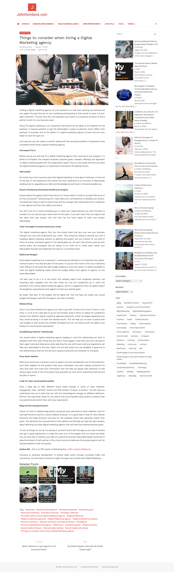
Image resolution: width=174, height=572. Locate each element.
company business (50, 513)
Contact (26, 24)
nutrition (143, 344)
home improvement (137, 328)
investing (131, 340)
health (129, 320)
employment (122, 315)
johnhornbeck (27, 47)
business (31, 510)
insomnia (134, 336)
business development (48, 510)
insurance (120, 340)
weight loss (121, 376)
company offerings (70, 513)
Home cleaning (144, 324)
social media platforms (125, 368)
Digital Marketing (75, 516)
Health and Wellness (68, 24)
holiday (133, 324)
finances (133, 315)
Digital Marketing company (86, 519)
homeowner (137, 332)
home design (121, 328)
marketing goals (73, 525)
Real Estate (121, 349)
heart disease (122, 324)
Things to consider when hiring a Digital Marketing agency (48, 531)
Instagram (145, 336)
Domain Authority (30, 522)
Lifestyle (109, 24)
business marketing (30, 513)
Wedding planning (143, 372)
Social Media (121, 363)
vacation (120, 372)
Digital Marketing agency (60, 519)
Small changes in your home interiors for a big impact (134, 358)
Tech (120, 24)
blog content (147, 303)
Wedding (130, 372)
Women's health (146, 376)
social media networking (77, 528)
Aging (119, 303)
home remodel (122, 336)
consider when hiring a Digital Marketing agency (43, 516)
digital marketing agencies (34, 519)
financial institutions (148, 315)
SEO (141, 349)
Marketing (25, 33)
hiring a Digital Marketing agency (36, 525)
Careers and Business (43, 24)
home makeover (123, 332)
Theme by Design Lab (110, 567)
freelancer (82, 522)
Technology (142, 368)
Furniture (120, 320)
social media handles (54, 528)
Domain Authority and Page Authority (58, 522)
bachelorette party (131, 303)
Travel (131, 24)
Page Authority (90, 525)
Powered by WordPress (89, 567)
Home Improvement (91, 24)
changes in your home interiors (138, 307)
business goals (86, 510)
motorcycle (132, 344)
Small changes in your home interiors (131, 353)
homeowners (150, 332)
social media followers (32, 528)
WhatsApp (132, 376)
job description (143, 340)
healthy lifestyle (141, 320)
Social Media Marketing (138, 363)
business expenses (68, 510)
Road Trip (132, 349)
